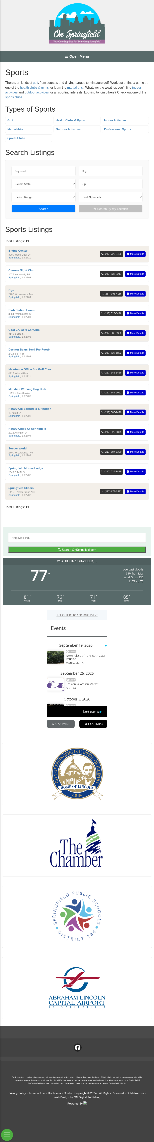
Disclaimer (54, 1093)
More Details (137, 254)
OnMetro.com (135, 1093)
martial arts (75, 87)
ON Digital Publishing (87, 1097)
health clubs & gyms (34, 87)
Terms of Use (36, 1093)
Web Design (61, 1097)
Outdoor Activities (68, 129)
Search (43, 209)
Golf (10, 120)
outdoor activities (37, 92)
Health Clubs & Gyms (70, 120)
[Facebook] (78, 1047)
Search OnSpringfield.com (78, 549)
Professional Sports (117, 129)
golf (35, 82)
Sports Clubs (16, 138)
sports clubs (13, 97)
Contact (69, 1093)
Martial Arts (15, 129)
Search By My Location (112, 209)
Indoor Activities (115, 120)
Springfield (14, 257)
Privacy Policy (17, 1093)
